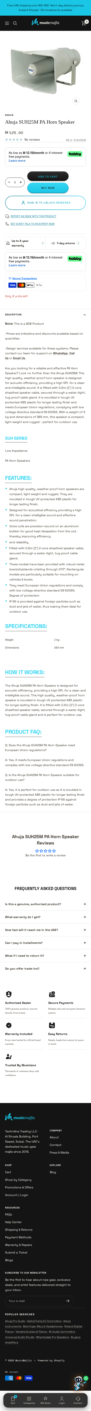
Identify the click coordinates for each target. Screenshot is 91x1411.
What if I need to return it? (24, 956)
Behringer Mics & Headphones (43, 1326)
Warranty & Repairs (18, 1245)
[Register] (68, 1300)
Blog (53, 1172)
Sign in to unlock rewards (49, 202)
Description (13, 314)
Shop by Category (18, 1180)
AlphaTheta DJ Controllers (44, 1321)
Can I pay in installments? (24, 943)
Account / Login (16, 1195)
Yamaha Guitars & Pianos (31, 1331)
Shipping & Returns (18, 1230)
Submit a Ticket (16, 1252)
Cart (8, 1172)
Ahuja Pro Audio (15, 1321)
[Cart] (83, 23)
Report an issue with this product (33, 216)
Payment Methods (18, 1237)
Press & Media (59, 1152)
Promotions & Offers (19, 1187)
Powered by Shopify (51, 1360)
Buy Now (48, 188)
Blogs (9, 1260)
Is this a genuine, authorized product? (33, 904)
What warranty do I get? (22, 917)
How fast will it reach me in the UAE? (31, 930)
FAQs (8, 1214)
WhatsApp (60, 353)
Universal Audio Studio (19, 1337)
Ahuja (9, 115)
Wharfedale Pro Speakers (52, 1337)
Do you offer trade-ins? (22, 968)
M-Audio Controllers (62, 1331)
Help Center (13, 1222)
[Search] (15, 23)
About (54, 1137)
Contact (55, 1145)
